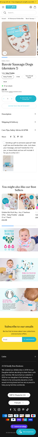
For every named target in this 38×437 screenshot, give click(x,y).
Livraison (11, 91)
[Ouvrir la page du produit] (10, 201)
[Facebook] (11, 137)
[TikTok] (27, 409)
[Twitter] (14, 137)
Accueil (4, 18)
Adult (5, 82)
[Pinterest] (18, 137)
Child (18, 77)
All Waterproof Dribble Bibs (16, 18)
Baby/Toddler (7, 77)
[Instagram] (19, 409)
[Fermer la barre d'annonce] (35, 1)
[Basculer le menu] (3, 7)
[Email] (21, 137)
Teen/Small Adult (29, 76)
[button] (19, 12)
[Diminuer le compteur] (4, 99)
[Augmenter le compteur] (12, 99)
